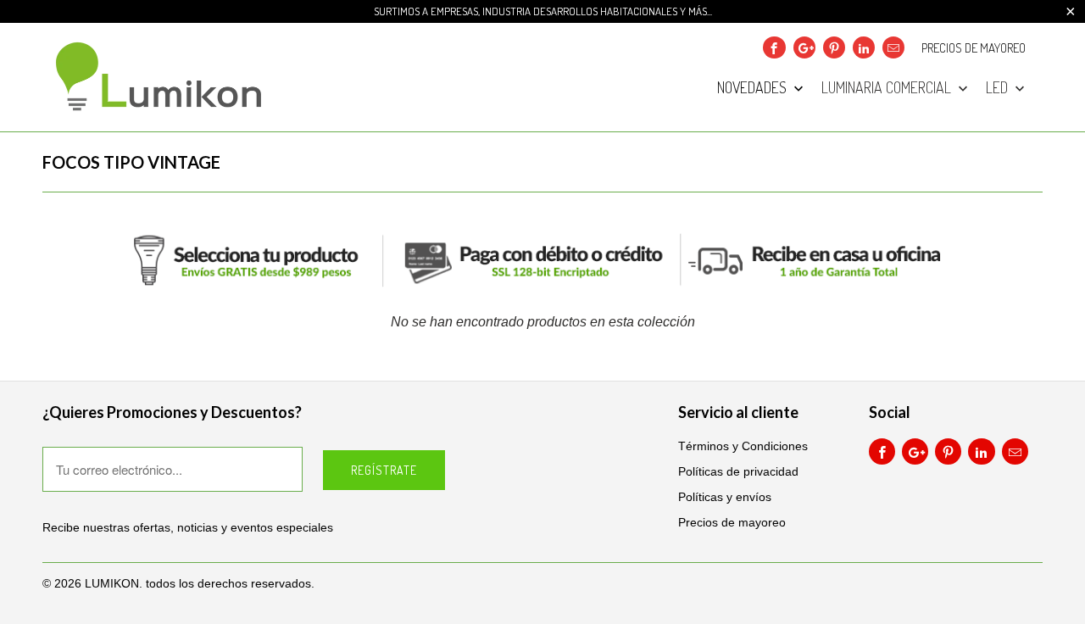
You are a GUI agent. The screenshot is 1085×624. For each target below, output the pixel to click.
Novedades (753, 88)
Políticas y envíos (724, 497)
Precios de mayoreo (973, 48)
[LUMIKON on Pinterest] (834, 47)
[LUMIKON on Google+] (804, 47)
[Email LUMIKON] (893, 47)
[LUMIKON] (161, 77)
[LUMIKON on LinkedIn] (864, 47)
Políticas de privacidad (738, 471)
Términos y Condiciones (743, 446)
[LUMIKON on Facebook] (774, 47)
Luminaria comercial (887, 88)
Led (998, 88)
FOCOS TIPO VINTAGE (131, 162)
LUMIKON (112, 583)
